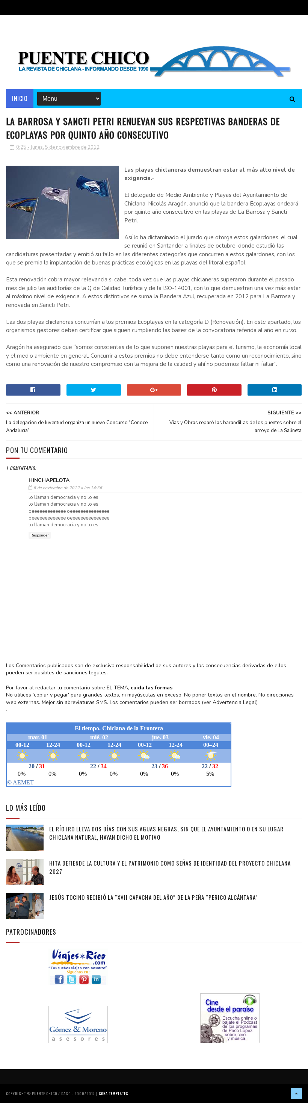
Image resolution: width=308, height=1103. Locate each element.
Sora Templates (113, 1093)
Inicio (19, 98)
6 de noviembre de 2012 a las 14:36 (67, 488)
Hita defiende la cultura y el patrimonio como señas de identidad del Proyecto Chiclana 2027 (170, 867)
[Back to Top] (296, 1093)
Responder (39, 535)
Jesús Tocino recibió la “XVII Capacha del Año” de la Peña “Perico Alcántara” (153, 897)
